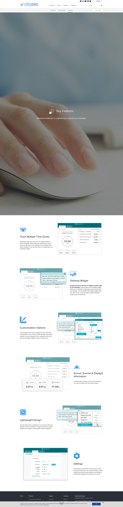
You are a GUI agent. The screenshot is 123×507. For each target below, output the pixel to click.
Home (21, 496)
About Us (66, 499)
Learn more (46, 504)
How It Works (61, 10)
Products (51, 5)
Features (70, 10)
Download (98, 10)
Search (101, 5)
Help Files (51, 499)
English (98, 1)
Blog (59, 5)
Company (73, 5)
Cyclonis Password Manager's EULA (83, 500)
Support (65, 5)
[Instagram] (90, 1)
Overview (53, 10)
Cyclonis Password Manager (35, 499)
